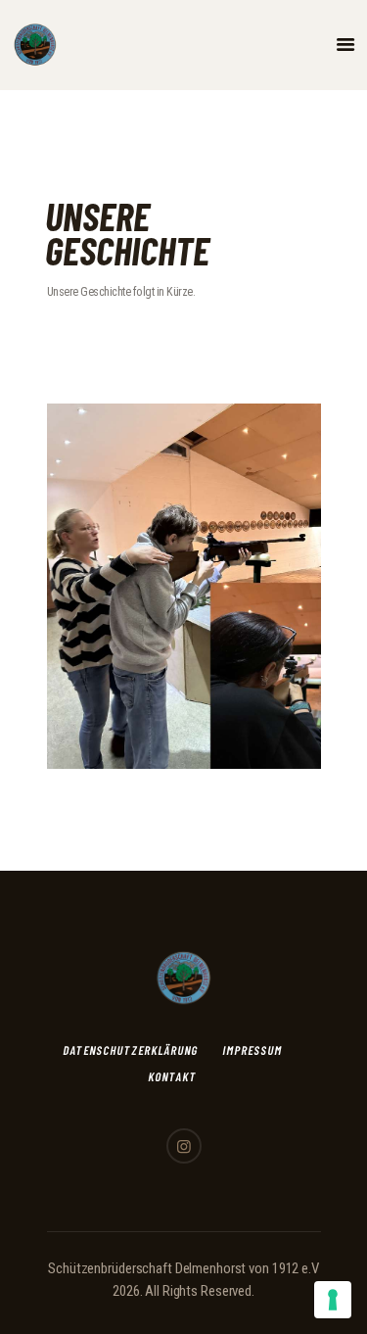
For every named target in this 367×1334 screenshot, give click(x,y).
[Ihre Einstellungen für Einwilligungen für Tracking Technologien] (332, 1299)
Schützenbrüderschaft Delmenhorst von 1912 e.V (183, 1268)
